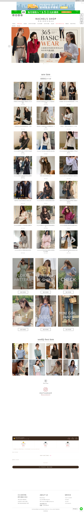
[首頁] (46, 19)
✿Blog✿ (18, 25)
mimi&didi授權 (39, 23)
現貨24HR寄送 (72, 23)
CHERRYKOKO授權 (32, 23)
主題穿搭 (25, 23)
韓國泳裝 (67, 23)
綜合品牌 (52, 23)
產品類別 (13, 25)
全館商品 (13, 23)
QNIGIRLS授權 (46, 23)
